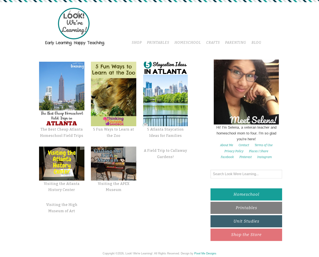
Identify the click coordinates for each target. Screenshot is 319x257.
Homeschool (246, 194)
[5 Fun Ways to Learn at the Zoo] (113, 94)
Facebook (227, 157)
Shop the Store (246, 234)
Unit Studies (246, 221)
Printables (246, 207)
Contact (243, 145)
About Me (226, 145)
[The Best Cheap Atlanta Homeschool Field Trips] (61, 94)
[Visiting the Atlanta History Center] (61, 164)
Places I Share (258, 151)
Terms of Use (264, 145)
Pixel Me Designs (205, 253)
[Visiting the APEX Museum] (113, 164)
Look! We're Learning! (75, 26)
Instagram (264, 157)
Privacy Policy (233, 151)
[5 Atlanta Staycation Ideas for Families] (165, 94)
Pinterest (245, 157)
